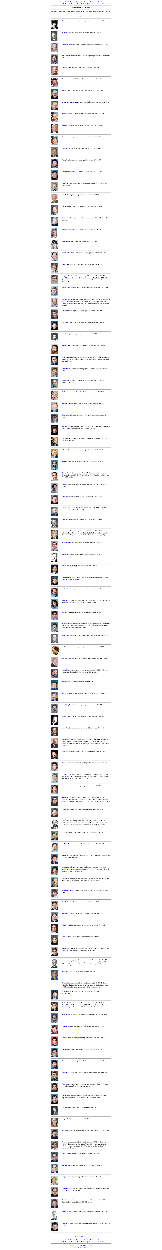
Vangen (64, 1165)
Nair (63, 334)
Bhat (63, 566)
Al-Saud (64, 1014)
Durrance (65, 322)
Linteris (64, 1049)
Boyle (63, 241)
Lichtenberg (66, 577)
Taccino (64, 983)
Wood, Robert (66, 1037)
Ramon (64, 948)
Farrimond (65, 542)
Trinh (64, 763)
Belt (63, 1061)
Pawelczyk (65, 1200)
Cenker (64, 612)
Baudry (64, 473)
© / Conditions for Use (81, 1247)
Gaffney (64, 496)
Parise (64, 809)
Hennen (64, 878)
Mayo (63, 971)
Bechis (64, 716)
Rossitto (64, 195)
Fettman (64, 1026)
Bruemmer (65, 991)
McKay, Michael (67, 1211)
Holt (63, 1153)
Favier (64, 681)
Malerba (64, 508)
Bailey (64, 554)
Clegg (64, 519)
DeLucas (65, 751)
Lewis (64, 728)
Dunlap (64, 1188)
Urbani (64, 1095)
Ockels (64, 484)
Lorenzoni (65, 531)
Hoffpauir (65, 1072)
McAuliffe (65, 600)
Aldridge (65, 125)
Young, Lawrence (67, 102)
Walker (64, 589)
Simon (64, 79)
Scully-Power (66, 368)
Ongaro (64, 1107)
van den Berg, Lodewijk (69, 55)
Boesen (64, 264)
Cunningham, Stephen (69, 415)
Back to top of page (81, 1236)
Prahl (63, 357)
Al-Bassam (65, 623)
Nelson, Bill (65, 253)
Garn (63, 67)
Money (64, 90)
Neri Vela (65, 844)
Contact (89, 1245)
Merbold (64, 229)
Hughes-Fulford (67, 438)
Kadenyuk (65, 797)
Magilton (65, 276)
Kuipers (64, 1119)
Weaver (64, 925)
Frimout (64, 218)
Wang (64, 160)
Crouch (64, 171)
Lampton (65, 206)
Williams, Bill (66, 287)
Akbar (64, 786)
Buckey (64, 1003)
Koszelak (65, 913)
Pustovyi (64, 1223)
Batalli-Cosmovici (67, 345)
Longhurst (65, 299)
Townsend (65, 658)
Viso (63, 821)
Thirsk (64, 902)
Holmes (64, 739)
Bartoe (64, 392)
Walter (64, 936)
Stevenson (65, 21)
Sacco (64, 693)
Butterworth (66, 647)
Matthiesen (65, 1130)
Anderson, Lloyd (67, 890)
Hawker (64, 960)
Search (67, 2)
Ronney (64, 1084)
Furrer (64, 183)
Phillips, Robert (67, 44)
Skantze (64, 32)
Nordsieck (65, 461)
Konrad (64, 670)
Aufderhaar (65, 635)
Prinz (63, 137)
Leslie (64, 832)
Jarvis (64, 380)
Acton (64, 113)
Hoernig (64, 148)
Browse (72, 2)
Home (62, 2)
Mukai (64, 855)
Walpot (64, 1177)
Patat (63, 1142)
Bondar (64, 426)
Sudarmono (65, 867)
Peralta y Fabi (66, 774)
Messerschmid (66, 403)
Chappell (65, 311)
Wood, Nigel (66, 705)
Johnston (65, 450)
